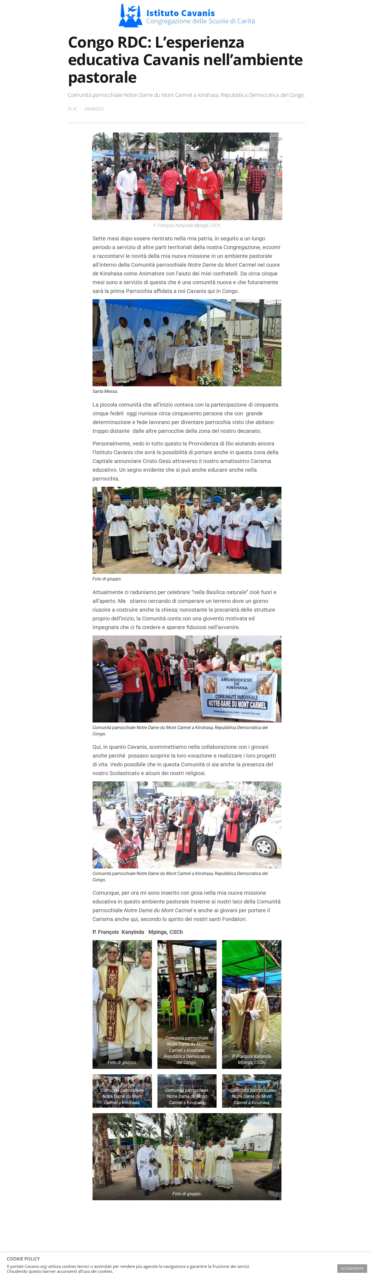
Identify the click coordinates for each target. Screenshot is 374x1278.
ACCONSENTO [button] (352, 1268)
